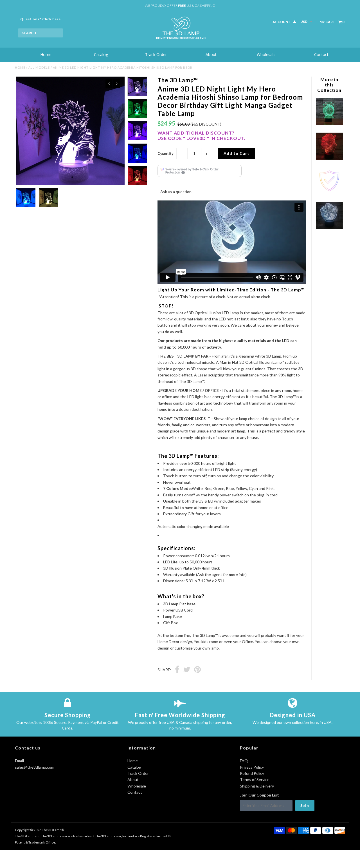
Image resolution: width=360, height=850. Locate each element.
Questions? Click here (40, 19)
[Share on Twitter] (186, 670)
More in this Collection (329, 85)
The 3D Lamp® (53, 830)
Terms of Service (254, 779)
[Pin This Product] (197, 670)
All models (39, 67)
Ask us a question (176, 191)
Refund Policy (252, 773)
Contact (321, 54)
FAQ (244, 760)
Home (45, 54)
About (211, 54)
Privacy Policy (252, 767)
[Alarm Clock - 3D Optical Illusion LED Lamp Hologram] (329, 123)
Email (19, 760)
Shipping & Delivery (257, 786)
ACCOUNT (282, 22)
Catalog (101, 54)
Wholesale (266, 54)
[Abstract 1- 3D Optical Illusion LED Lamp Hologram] (329, 227)
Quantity (166, 153)
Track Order (156, 54)
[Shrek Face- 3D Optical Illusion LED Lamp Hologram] (329, 158)
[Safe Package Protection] (329, 193)
